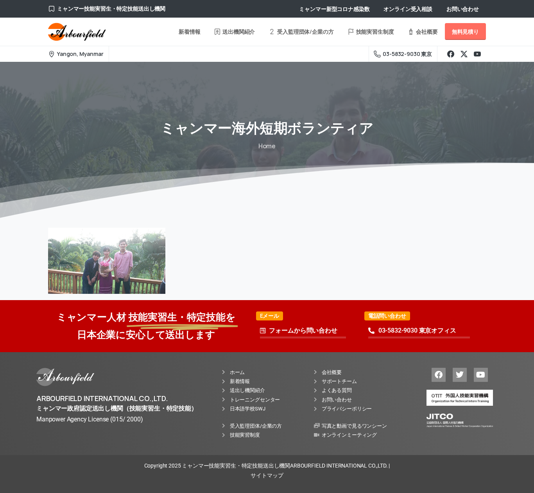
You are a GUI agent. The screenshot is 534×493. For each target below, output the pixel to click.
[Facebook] (450, 54)
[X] (464, 54)
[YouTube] (477, 54)
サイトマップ (267, 475)
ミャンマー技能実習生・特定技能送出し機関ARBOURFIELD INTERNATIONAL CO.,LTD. (284, 465)
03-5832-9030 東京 (407, 54)
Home (267, 146)
